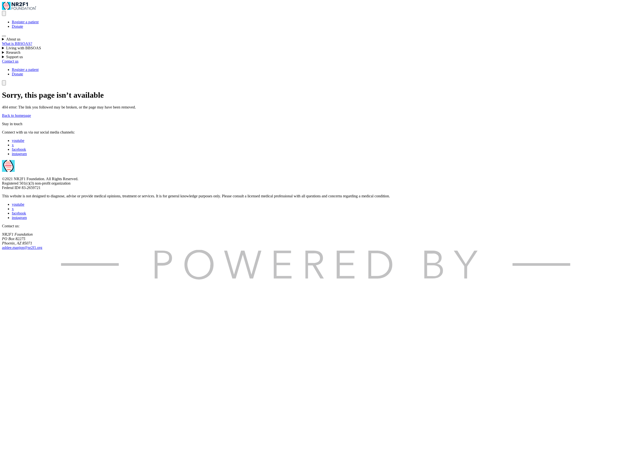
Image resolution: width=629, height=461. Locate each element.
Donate (17, 26)
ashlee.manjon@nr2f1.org (22, 247)
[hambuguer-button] (4, 36)
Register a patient (25, 22)
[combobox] (4, 13)
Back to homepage (16, 115)
